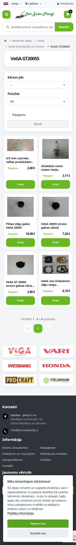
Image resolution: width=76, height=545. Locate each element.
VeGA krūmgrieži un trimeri (26, 46)
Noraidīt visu (38, 533)
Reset (38, 124)
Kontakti (7, 466)
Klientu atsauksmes (15, 447)
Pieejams (19, 115)
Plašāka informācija (20, 513)
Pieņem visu (38, 523)
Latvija (14, 3)
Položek (14, 94)
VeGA (40, 40)
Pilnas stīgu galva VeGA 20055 (18, 225)
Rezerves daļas (22, 40)
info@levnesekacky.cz (24, 430)
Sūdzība (45, 460)
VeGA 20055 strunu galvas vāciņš (54, 225)
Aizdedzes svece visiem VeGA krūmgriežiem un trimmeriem (53, 171)
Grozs (20, 184)
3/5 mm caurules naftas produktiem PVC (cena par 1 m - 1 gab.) (20, 163)
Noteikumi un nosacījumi (18, 454)
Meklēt (64, 27)
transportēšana (12, 460)
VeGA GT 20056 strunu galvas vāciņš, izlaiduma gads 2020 (20, 285)
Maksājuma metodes (53, 454)
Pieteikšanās (67, 3)
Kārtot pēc (16, 77)
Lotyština (33, 3)
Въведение (47, 447)
